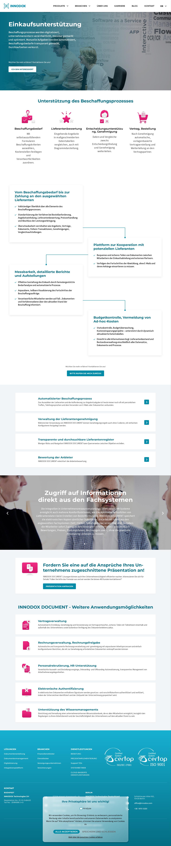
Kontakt (149, 6)
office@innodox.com (143, 803)
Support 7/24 (76, 763)
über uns (102, 6)
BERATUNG (76, 754)
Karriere (119, 6)
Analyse (87, 808)
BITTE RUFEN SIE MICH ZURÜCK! (85, 373)
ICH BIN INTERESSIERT (22, 69)
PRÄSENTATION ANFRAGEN (59, 586)
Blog (135, 6)
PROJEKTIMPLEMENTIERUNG (84, 758)
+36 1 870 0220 (140, 809)
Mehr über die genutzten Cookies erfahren (86, 837)
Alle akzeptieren (66, 831)
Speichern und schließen (99, 831)
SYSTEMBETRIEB (78, 768)
